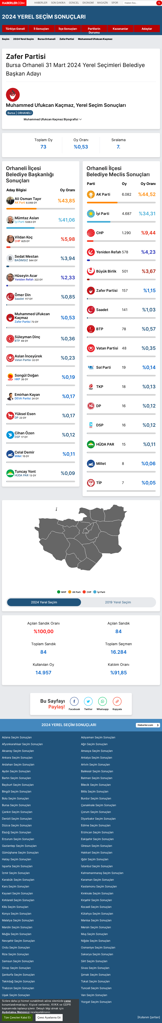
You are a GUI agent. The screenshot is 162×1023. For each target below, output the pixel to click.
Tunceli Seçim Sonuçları (96, 988)
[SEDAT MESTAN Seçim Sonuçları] (10, 258)
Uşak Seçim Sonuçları (16, 995)
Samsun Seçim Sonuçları (18, 961)
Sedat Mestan (26, 256)
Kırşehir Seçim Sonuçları (96, 900)
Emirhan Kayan (27, 394)
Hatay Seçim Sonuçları (16, 859)
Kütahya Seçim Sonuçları (97, 913)
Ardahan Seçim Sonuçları (18, 764)
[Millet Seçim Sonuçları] (91, 464)
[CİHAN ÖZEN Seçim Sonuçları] (10, 435)
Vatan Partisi (107, 348)
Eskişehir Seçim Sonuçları (97, 839)
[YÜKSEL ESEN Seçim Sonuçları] (10, 416)
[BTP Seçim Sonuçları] (91, 329)
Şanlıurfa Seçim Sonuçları (18, 974)
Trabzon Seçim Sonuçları (18, 988)
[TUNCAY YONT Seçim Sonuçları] (10, 473)
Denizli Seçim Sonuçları (17, 818)
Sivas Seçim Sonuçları (95, 967)
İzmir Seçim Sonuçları (16, 873)
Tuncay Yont (25, 471)
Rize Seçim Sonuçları (15, 954)
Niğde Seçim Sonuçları (95, 940)
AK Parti (103, 194)
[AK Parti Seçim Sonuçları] (91, 194)
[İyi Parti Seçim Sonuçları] (91, 214)
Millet (101, 463)
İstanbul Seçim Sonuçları (97, 866)
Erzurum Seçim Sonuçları (18, 839)
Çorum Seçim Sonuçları (96, 811)
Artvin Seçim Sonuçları (95, 764)
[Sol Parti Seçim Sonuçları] (91, 367)
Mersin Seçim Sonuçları (96, 927)
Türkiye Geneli (15, 28)
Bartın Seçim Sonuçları (16, 778)
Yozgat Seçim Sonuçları (96, 1001)
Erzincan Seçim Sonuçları (97, 832)
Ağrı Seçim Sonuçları (94, 744)
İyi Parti (102, 213)
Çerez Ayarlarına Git (49, 1017)
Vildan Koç (24, 237)
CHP (100, 233)
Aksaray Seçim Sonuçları (18, 750)
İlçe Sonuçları (68, 28)
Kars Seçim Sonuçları (15, 886)
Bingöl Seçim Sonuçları (16, 791)
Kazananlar (120, 28)
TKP (99, 387)
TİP (99, 483)
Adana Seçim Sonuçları (17, 737)
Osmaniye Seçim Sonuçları (98, 947)
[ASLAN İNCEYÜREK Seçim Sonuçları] (10, 358)
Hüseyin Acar (26, 276)
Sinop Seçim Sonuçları (16, 967)
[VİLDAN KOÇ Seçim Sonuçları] (10, 239)
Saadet (102, 310)
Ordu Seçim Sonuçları (16, 947)
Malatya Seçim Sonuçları (18, 920)
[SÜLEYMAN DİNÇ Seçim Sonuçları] (10, 339)
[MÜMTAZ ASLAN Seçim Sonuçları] (10, 220)
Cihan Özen (24, 433)
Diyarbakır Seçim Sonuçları (98, 818)
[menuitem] (109, 528)
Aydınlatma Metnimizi (16, 1012)
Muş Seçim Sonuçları (94, 934)
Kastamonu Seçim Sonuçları (99, 886)
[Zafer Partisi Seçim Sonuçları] (91, 291)
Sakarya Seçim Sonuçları (97, 954)
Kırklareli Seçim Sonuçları (18, 900)
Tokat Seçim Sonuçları (95, 981)
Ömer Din (23, 295)
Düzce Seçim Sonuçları (17, 825)
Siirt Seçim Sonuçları (94, 961)
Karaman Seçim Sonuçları (97, 879)
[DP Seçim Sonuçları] (91, 406)
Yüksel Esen (25, 414)
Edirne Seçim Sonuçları (95, 825)
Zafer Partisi (107, 290)
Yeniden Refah (108, 252)
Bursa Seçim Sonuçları (16, 805)
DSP (100, 425)
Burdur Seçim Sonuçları (96, 798)
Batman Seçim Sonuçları (96, 778)
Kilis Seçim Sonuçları (15, 906)
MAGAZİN (102, 2)
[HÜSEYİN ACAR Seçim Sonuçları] (10, 277)
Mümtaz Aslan (27, 218)
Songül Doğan (27, 375)
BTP (99, 329)
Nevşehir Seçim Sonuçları (18, 940)
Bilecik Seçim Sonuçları (96, 784)
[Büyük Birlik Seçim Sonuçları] (91, 271)
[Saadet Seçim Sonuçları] (91, 310)
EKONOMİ (88, 2)
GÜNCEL (74, 2)
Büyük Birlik (106, 271)
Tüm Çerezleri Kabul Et (17, 1017)
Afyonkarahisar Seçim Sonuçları (22, 744)
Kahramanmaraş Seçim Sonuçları (102, 873)
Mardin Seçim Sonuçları (17, 927)
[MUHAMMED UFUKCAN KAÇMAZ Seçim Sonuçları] (10, 318)
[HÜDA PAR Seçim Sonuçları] (91, 444)
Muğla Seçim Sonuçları (16, 934)
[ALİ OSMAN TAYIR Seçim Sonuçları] (10, 201)
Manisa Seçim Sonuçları (96, 920)
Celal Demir (24, 452)
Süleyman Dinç (27, 337)
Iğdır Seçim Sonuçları (94, 859)
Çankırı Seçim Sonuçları (17, 811)
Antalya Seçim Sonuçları (96, 757)
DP (98, 406)
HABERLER (40, 2)
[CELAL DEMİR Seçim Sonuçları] (10, 454)
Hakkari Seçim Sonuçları (96, 852)
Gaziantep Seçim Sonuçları (19, 845)
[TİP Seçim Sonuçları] (91, 483)
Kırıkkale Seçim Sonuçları (97, 893)
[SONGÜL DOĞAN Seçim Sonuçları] (10, 377)
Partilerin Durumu (94, 29)
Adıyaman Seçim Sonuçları (98, 737)
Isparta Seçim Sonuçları (17, 866)
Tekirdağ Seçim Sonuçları (18, 981)
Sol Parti (103, 367)
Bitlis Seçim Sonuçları (94, 791)
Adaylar (147, 28)
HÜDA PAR (105, 444)
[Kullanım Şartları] (149, 1017)
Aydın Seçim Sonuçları (16, 771)
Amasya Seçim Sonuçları (97, 750)
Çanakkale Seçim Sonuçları (98, 805)
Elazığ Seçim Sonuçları (16, 832)
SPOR (114, 2)
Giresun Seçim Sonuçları (96, 845)
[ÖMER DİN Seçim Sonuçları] (10, 297)
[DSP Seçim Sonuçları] (91, 425)
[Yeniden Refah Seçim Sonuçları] (91, 252)
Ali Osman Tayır (28, 199)
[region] (39, 1011)
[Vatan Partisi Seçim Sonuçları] (91, 348)
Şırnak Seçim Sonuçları (95, 974)
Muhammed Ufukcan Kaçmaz (32, 316)
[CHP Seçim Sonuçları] (91, 233)
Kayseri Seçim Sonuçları (17, 893)
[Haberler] (13, 5)
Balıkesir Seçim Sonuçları (97, 771)
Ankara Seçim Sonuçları (17, 757)
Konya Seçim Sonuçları (16, 913)
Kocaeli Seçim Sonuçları (96, 906)
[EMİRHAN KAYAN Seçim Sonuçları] (10, 396)
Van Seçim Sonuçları (94, 995)
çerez (67, 1000)
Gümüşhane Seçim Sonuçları (20, 852)
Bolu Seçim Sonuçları (15, 798)
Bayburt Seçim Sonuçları (18, 784)
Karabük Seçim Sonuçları (18, 879)
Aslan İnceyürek (28, 356)
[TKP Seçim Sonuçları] (91, 387)
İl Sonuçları (41, 28)
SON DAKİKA (58, 2)
